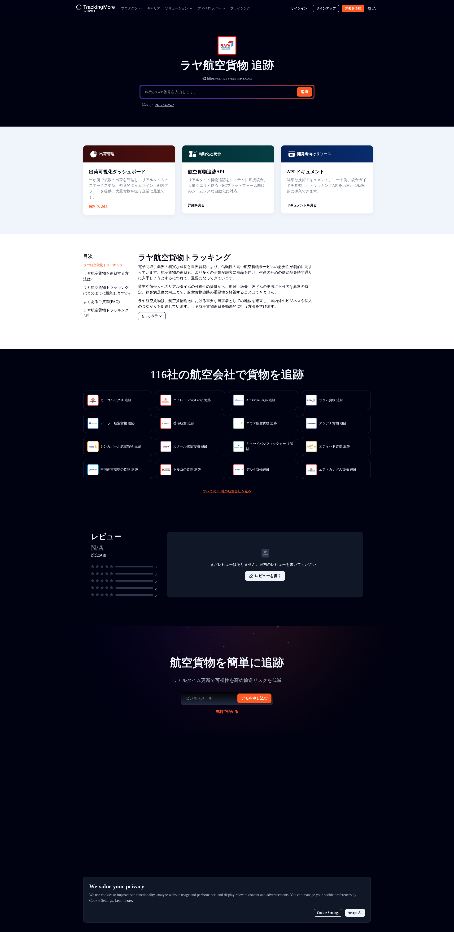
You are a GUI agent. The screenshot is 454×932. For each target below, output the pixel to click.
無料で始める (227, 712)
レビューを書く (268, 576)
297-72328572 (164, 105)
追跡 (304, 92)
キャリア (153, 8)
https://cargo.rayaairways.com (229, 78)
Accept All (355, 913)
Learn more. (124, 900)
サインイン (299, 8)
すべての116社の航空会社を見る (227, 491)
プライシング (240, 8)
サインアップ (326, 8)
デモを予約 (353, 8)
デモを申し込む (254, 698)
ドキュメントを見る (302, 205)
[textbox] (229, 92)
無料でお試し (99, 207)
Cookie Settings (328, 913)
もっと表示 (149, 316)
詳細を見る (196, 205)
